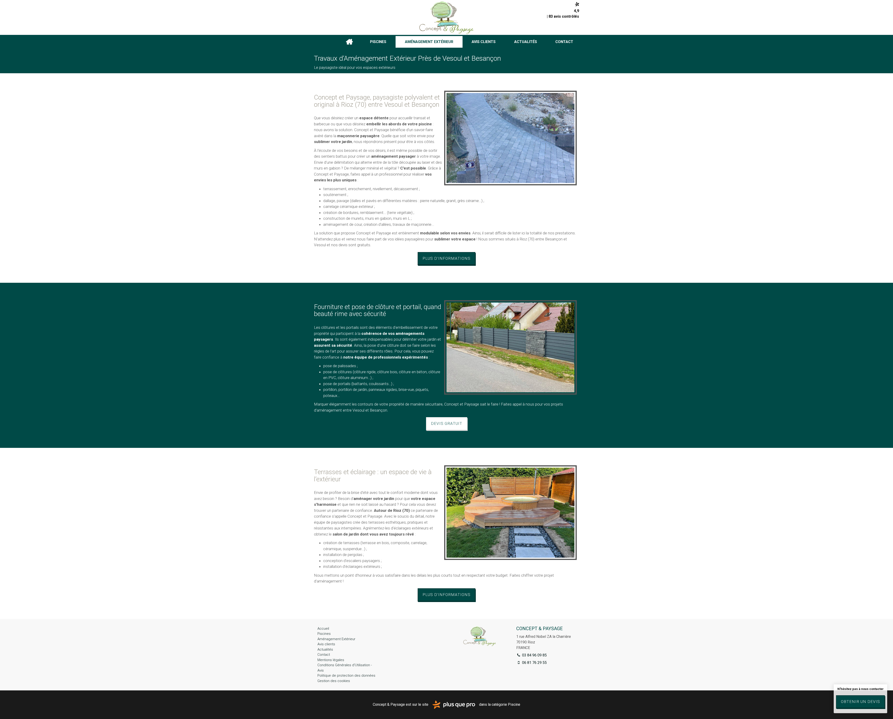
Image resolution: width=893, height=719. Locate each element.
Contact (564, 42)
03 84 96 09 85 (534, 655)
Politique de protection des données (346, 675)
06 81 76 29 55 (534, 662)
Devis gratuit (446, 423)
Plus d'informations (446, 258)
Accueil (349, 42)
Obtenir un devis (860, 701)
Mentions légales (330, 660)
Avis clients (484, 42)
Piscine (514, 704)
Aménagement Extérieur (429, 42)
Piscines (378, 42)
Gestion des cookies (333, 681)
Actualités (525, 42)
